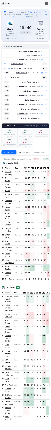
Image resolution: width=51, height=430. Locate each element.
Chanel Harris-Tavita (29, 109)
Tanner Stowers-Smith (8, 410)
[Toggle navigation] (46, 3)
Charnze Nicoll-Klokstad (8, 299)
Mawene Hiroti (17, 64)
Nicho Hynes (16, 68)
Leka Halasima (31, 100)
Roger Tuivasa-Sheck (8, 329)
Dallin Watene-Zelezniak (27, 51)
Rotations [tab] (40, 152)
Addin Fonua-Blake (8, 216)
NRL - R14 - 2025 (35, 12)
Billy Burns (9, 279)
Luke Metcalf (22, 59)
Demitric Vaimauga (29, 91)
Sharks (10, 29)
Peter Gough (18, 17)
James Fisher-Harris (29, 82)
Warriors (41, 29)
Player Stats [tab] (10, 152)
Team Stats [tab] (25, 152)
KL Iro (13, 77)
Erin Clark (9, 385)
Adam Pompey (31, 55)
